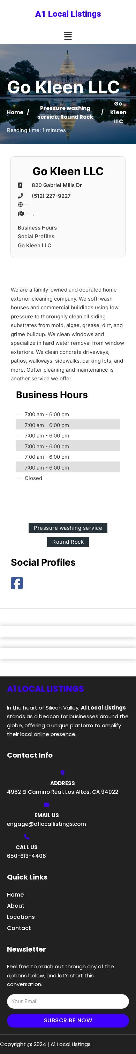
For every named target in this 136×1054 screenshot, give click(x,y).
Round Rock (76, 117)
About (15, 906)
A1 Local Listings (68, 14)
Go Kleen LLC (34, 245)
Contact (19, 928)
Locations (21, 917)
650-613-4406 (26, 856)
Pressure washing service (68, 528)
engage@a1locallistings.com (46, 824)
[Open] (68, 36)
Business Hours (37, 227)
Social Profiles (36, 236)
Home (15, 112)
